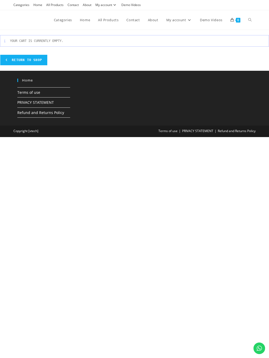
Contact (73, 5)
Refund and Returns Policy (40, 112)
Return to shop (26, 60)
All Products (55, 5)
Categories (21, 5)
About (87, 5)
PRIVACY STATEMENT (35, 102)
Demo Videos (131, 5)
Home (37, 5)
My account (103, 5)
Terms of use (28, 92)
